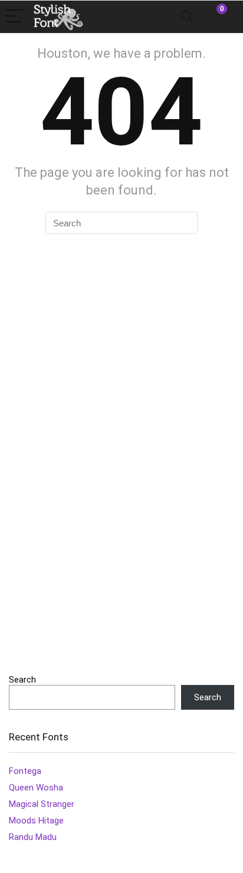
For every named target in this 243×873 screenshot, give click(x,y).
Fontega (25, 771)
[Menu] (14, 16)
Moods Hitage (36, 820)
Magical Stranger (41, 804)
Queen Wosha (36, 787)
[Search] (187, 16)
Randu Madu (33, 837)
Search (22, 679)
